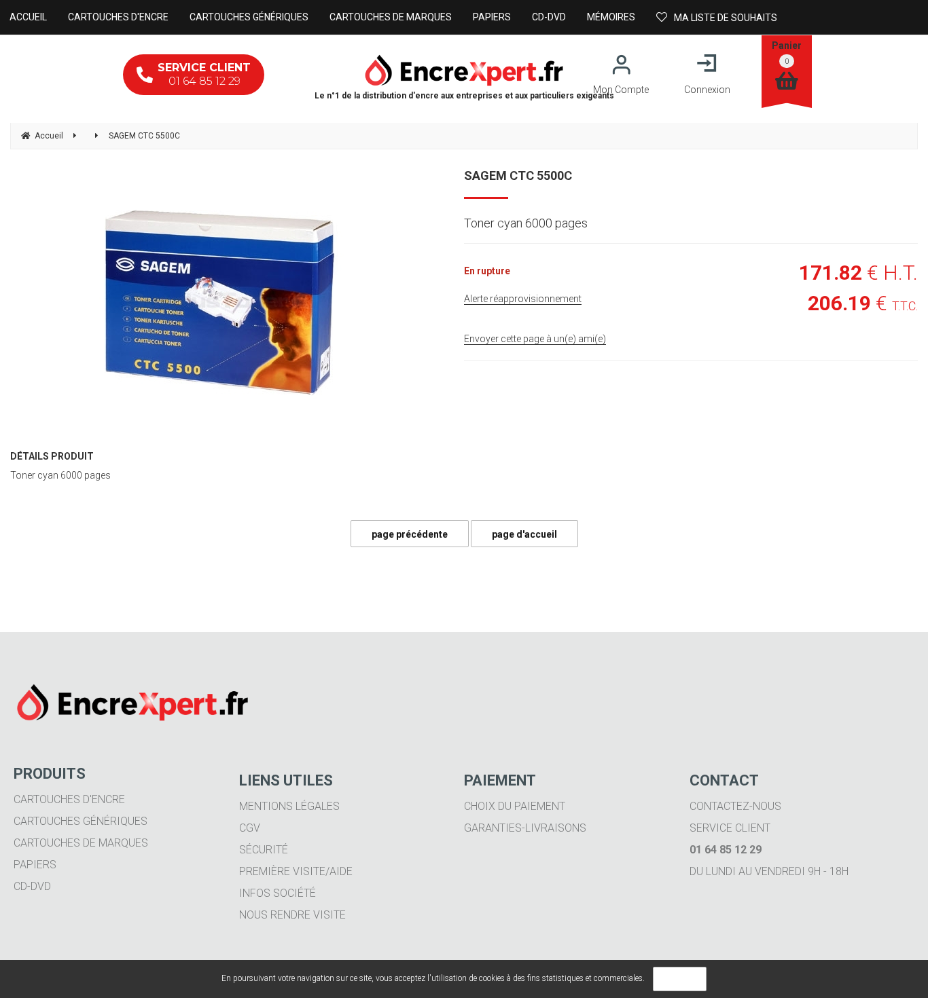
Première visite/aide (296, 871)
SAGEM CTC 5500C (518, 175)
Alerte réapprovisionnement (523, 298)
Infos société (277, 893)
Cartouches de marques (81, 842)
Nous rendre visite (292, 914)
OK (679, 979)
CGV (249, 827)
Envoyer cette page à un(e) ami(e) (535, 338)
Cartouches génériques (80, 821)
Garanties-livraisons (525, 827)
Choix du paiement (514, 806)
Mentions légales (289, 806)
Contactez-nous (735, 806)
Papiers (35, 864)
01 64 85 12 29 (204, 74)
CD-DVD (32, 886)
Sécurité (263, 849)
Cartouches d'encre (69, 799)
